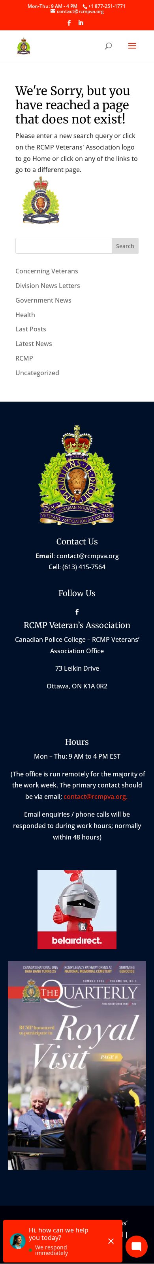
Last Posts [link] (30, 329)
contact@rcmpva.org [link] (87, 556)
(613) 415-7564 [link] (83, 567)
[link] (107, 6)
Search (125, 246)
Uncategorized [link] (37, 372)
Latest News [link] (33, 343)
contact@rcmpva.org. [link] (96, 796)
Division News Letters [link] (47, 285)
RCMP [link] (24, 358)
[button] (69, 25)
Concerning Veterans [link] (46, 271)
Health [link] (25, 314)
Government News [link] (43, 300)
